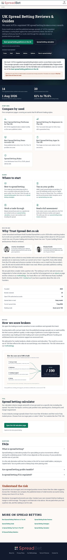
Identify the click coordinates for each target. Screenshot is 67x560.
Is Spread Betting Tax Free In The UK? (13, 528)
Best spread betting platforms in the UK (17, 42)
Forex (5, 53)
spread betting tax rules (45, 197)
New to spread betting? (45, 53)
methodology (21, 276)
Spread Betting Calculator (42, 528)
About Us (11, 553)
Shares (18, 53)
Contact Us (55, 553)
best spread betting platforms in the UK (24, 69)
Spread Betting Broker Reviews (43, 519)
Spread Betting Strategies (42, 524)
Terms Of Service (44, 553)
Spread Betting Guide (8, 524)
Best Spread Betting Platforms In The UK (13, 519)
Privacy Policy (20, 553)
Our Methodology (32, 553)
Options (33, 53)
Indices (25, 53)
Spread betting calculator (45, 42)
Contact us (27, 278)
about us (58, 273)
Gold (11, 53)
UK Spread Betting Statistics (10, 532)
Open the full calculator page (16, 425)
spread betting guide (10, 195)
